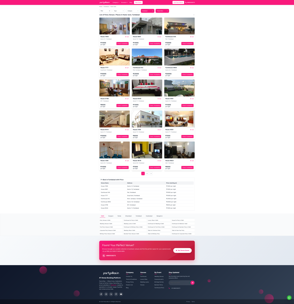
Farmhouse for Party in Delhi (131, 220)
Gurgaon (110, 216)
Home (100, 6)
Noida (119, 216)
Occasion (123, 2)
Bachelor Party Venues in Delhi (131, 233)
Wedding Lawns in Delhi (130, 223)
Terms (193, 301)
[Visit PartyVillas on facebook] (101, 294)
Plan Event (138, 2)
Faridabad (106, 6)
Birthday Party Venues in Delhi (107, 233)
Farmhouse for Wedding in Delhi (156, 223)
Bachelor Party (159, 285)
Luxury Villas (143, 279)
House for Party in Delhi (178, 220)
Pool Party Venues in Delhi (106, 227)
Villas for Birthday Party (154, 233)
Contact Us (129, 276)
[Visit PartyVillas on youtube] (121, 294)
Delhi (102, 216)
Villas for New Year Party (178, 230)
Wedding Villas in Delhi (129, 230)
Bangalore (159, 216)
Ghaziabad (128, 216)
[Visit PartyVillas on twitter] (111, 294)
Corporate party (159, 279)
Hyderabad (149, 216)
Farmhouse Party (159, 287)
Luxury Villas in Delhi (153, 220)
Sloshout (113, 285)
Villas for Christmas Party (154, 230)
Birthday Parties (159, 282)
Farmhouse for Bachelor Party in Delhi (181, 227)
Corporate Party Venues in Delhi (108, 230)
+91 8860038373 (175, 288)
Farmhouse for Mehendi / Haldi (179, 223)
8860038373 (191, 2)
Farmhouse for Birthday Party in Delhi (133, 227)
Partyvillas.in (107, 301)
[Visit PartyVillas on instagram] (106, 294)
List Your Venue (178, 2)
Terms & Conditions (131, 279)
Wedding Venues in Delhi (106, 223)
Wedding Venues (159, 276)
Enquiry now (129, 285)
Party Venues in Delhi (105, 220)
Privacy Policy (130, 282)
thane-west (113, 6)
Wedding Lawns (144, 282)
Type (115, 10)
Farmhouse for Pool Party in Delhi (156, 227)
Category (115, 2)
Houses (142, 285)
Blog (131, 2)
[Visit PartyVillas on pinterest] (116, 294)
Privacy (188, 301)
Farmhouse (143, 276)
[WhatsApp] (289, 297)
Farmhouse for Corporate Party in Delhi (181, 233)
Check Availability (122, 43)
